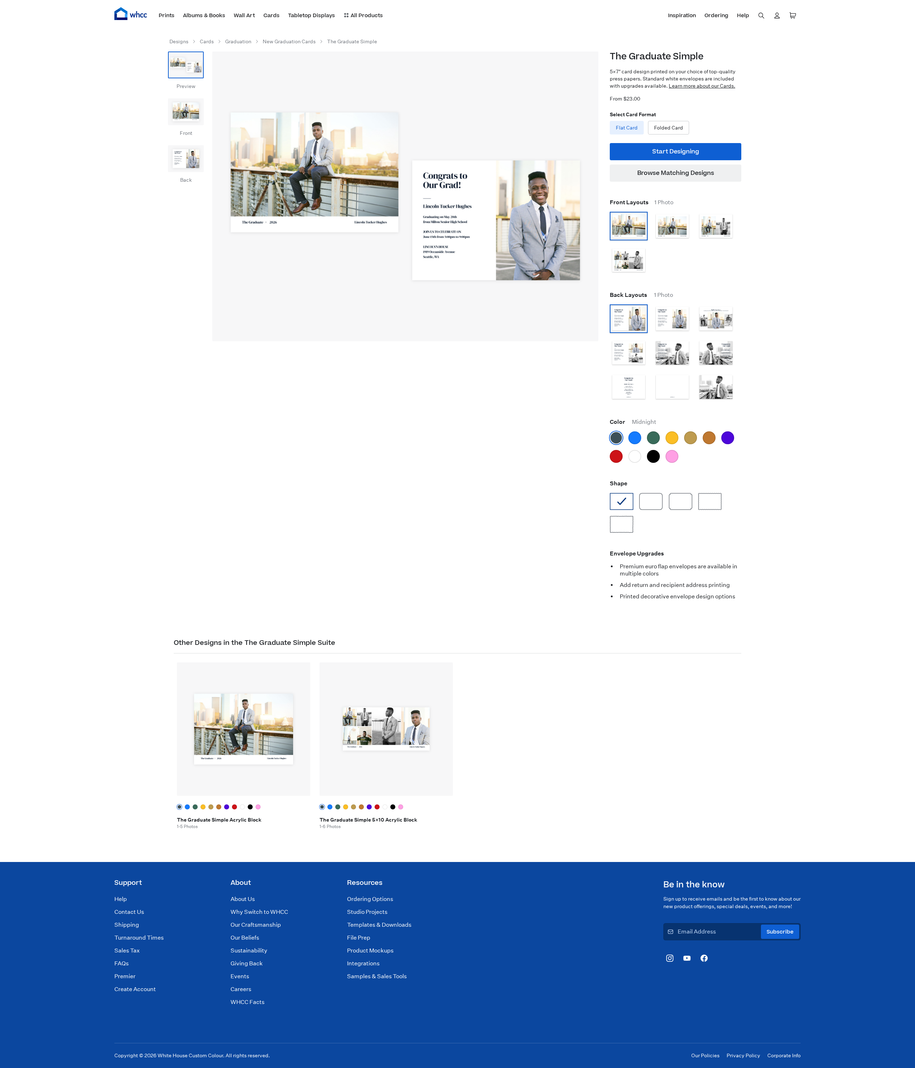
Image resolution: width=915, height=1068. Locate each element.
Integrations (363, 963)
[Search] (761, 16)
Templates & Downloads (379, 924)
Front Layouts (641, 202)
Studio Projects (367, 911)
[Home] (130, 13)
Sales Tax (127, 950)
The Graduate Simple (352, 41)
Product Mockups (370, 950)
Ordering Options (370, 899)
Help (120, 899)
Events (240, 976)
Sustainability (249, 950)
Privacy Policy (743, 1055)
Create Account (135, 989)
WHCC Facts (247, 1002)
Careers (241, 989)
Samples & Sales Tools (377, 976)
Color (633, 421)
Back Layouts (641, 295)
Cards (207, 41)
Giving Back (247, 963)
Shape (618, 483)
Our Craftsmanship (256, 924)
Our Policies (705, 1055)
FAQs (121, 963)
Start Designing (675, 151)
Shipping (126, 924)
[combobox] (761, 16)
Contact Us (129, 911)
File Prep (358, 937)
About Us (243, 899)
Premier (124, 976)
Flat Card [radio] (627, 127)
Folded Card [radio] (668, 127)
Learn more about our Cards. (702, 86)
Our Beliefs (245, 937)
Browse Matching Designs (675, 173)
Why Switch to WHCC (259, 911)
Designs (178, 41)
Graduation (238, 41)
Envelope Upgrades (637, 553)
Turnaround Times (139, 937)
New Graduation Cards (289, 41)
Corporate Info (784, 1055)
